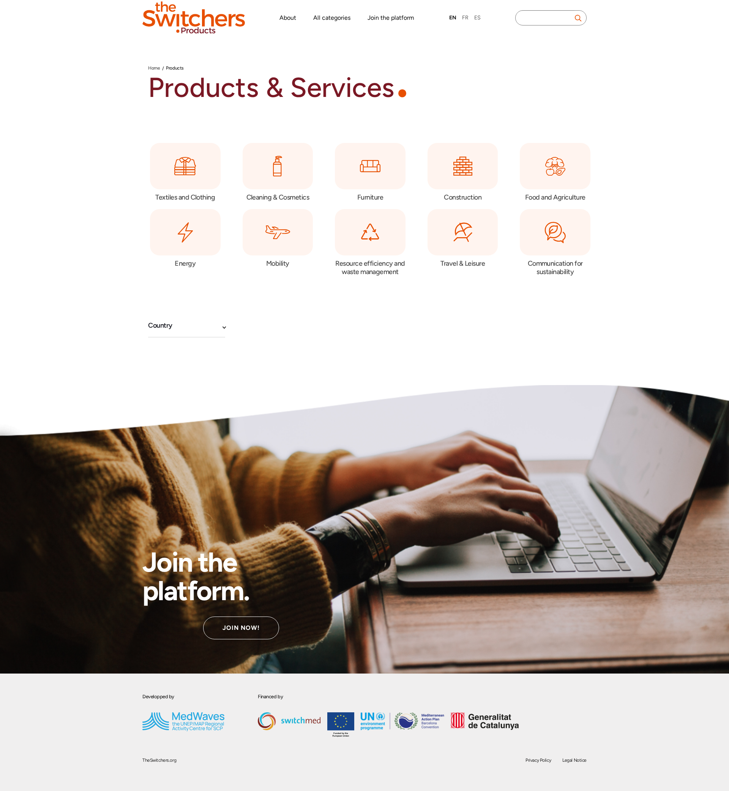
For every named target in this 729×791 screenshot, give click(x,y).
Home (154, 68)
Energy (185, 263)
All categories (331, 17)
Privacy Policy (538, 760)
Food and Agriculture (555, 197)
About (287, 17)
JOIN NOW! (241, 627)
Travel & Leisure (462, 263)
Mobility (277, 263)
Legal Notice (574, 760)
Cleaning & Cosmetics (277, 197)
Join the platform (391, 17)
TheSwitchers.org (159, 760)
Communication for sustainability (555, 267)
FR (465, 17)
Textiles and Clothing (185, 197)
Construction (462, 197)
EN (452, 17)
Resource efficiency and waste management (370, 267)
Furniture (370, 197)
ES (477, 17)
